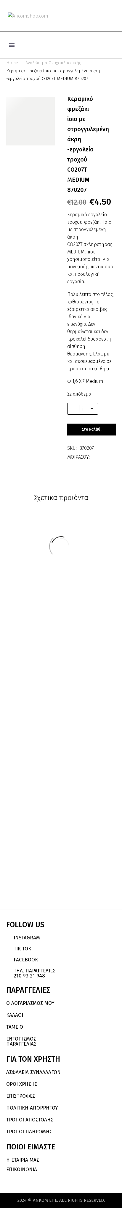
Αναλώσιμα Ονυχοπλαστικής (53, 62)
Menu (12, 45)
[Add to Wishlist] (110, 409)
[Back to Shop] (107, 99)
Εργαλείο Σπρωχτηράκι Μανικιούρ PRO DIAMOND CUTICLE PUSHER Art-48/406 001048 (87, 839)
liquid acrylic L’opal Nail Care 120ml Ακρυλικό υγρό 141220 (37, 831)
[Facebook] (94, 457)
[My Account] (93, 15)
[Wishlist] (103, 15)
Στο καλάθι (92, 429)
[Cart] (113, 15)
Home (12, 62)
